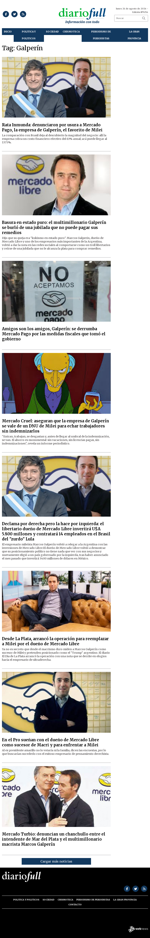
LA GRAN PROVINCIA (134, 35)
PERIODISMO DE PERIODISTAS (101, 35)
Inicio (8, 31)
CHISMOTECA (71, 31)
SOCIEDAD (52, 31)
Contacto (75, 904)
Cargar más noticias (56, 861)
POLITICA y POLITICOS (29, 35)
